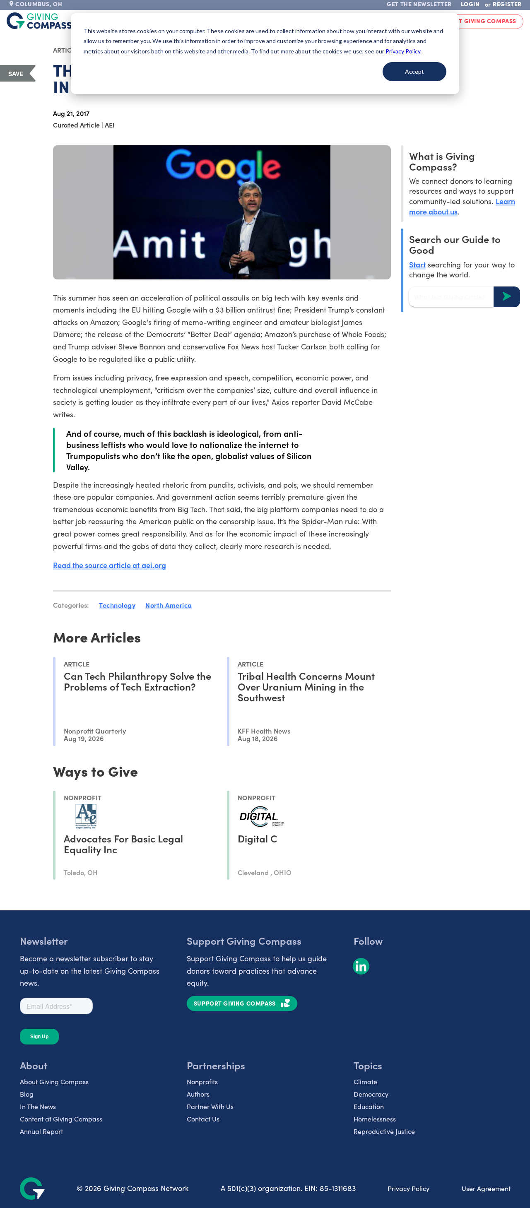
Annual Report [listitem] (41, 1131)
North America (168, 604)
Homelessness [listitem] (375, 1118)
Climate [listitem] (365, 1081)
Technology (117, 604)
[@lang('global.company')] (39, 20)
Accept (414, 71)
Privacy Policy (408, 1188)
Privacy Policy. (403, 51)
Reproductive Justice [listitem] (384, 1131)
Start (417, 264)
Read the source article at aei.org (109, 565)
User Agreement (486, 1188)
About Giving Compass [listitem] (54, 1081)
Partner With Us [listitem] (210, 1106)
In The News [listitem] (38, 1106)
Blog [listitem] (27, 1094)
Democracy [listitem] (371, 1094)
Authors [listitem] (198, 1094)
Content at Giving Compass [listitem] (61, 1118)
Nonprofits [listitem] (202, 1081)
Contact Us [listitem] (203, 1118)
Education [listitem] (369, 1106)
